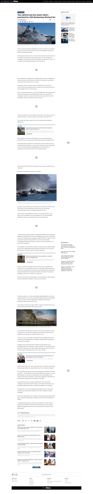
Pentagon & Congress (58, 1)
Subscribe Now (88, 1)
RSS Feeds (31, 482)
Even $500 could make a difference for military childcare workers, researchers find (29, 460)
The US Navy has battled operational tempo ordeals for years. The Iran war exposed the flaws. (68, 246)
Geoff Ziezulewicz (23, 19)
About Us (66, 479)
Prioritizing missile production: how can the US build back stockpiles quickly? (72, 29)
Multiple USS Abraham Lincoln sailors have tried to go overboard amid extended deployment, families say (67, 268)
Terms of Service (15, 481)
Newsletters (31, 481)
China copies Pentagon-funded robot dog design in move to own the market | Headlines (72, 35)
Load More (36, 467)
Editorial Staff (49, 482)
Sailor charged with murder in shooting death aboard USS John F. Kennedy (67, 257)
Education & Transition (71, 1)
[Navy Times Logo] (14, 1)
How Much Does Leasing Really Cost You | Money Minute (72, 40)
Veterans (83, 1)
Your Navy (21, 12)
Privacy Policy (14, 479)
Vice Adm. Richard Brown (35, 57)
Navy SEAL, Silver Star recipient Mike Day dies (68, 252)
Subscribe (31, 479)
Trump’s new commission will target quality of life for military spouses (28, 436)
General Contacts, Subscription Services (54, 481)
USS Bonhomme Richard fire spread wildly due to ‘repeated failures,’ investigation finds (39, 257)
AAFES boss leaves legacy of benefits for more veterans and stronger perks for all (29, 428)
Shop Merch (31, 484)
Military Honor (78, 1)
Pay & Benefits (45, 1)
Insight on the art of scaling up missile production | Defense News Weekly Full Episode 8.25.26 (68, 23)
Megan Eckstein (29, 133)
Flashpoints (51, 1)
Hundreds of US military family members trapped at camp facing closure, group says (67, 262)
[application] (68, 18)
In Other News (21, 425)
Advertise (49, 479)
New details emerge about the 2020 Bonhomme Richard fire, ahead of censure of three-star (39, 128)
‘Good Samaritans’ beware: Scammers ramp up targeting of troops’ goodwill (30, 444)
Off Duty (64, 1)
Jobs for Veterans (68, 482)
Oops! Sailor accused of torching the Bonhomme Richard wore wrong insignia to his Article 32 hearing (39, 356)
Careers (66, 481)
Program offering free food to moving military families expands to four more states (29, 452)
